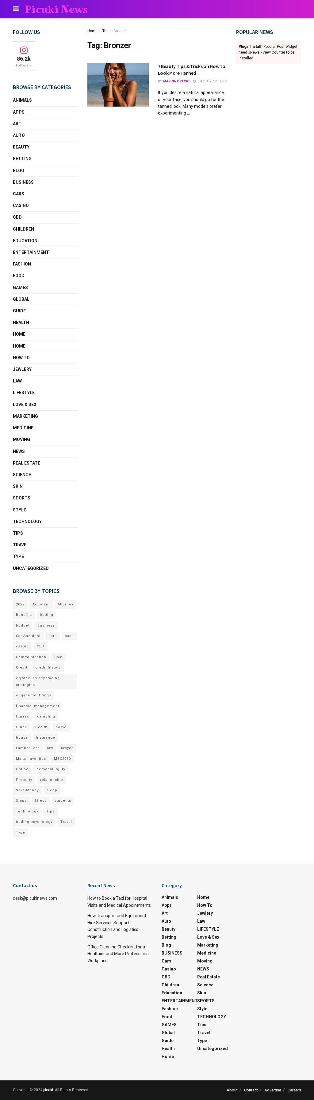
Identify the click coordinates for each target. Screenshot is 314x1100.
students (63, 801)
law (50, 748)
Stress (41, 801)
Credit (21, 667)
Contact (251, 1090)
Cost (58, 657)
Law (17, 381)
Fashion (22, 264)
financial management (37, 706)
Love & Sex (24, 404)
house (22, 738)
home (61, 727)
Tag (105, 31)
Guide (19, 310)
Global (21, 299)
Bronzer (120, 31)
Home (92, 31)
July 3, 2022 (206, 81)
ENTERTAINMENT (31, 252)
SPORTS (21, 497)
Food (19, 275)
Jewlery (22, 369)
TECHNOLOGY (27, 521)
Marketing (25, 416)
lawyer (67, 748)
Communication (31, 657)
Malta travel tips (31, 759)
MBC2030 (62, 759)
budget (22, 625)
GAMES (20, 287)
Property (24, 780)
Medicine (23, 427)
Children (23, 229)
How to (21, 357)
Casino (21, 205)
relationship (51, 780)
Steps (21, 801)
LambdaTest (27, 748)
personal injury (50, 769)
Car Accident (28, 636)
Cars (18, 193)
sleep (52, 790)
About (232, 1090)
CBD (17, 217)
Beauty (21, 147)
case (69, 636)
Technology (27, 811)
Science (22, 474)
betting (46, 615)
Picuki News (56, 9)
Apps (19, 112)
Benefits (24, 615)
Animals (22, 100)
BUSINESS (23, 182)
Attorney (65, 604)
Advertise (272, 1090)
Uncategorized (31, 568)
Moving (21, 439)
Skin (18, 486)
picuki (48, 1090)
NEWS (19, 451)
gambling (46, 716)
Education (25, 240)
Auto (19, 135)
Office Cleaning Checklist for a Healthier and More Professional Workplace (118, 953)
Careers (294, 1090)
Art (17, 123)
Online (22, 769)
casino (22, 646)
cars (52, 636)
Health (21, 322)
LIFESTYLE (24, 392)
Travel (21, 544)
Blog (18, 170)
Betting (22, 158)
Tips (18, 533)
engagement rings (33, 695)
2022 (20, 604)
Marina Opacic (176, 81)
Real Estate (26, 463)
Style (19, 509)
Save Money (27, 790)
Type (18, 556)
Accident (41, 604)
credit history (48, 667)
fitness (22, 716)
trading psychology (34, 822)
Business (46, 625)
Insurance (45, 738)
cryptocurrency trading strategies (38, 681)
